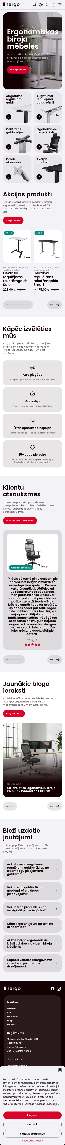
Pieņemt (32, 1115)
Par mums (12, 1016)
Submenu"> (41, 5)
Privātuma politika (32, 1140)
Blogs (10, 1020)
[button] (60, 1070)
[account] (47, 5)
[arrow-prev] (51, 304)
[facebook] (52, 989)
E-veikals (11, 1008)
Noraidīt (32, 1124)
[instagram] (59, 989)
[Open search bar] (34, 4)
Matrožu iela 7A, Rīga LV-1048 (22, 1039)
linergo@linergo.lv (16, 1047)
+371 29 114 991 (14, 1043)
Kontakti (11, 1024)
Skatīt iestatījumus (32, 1133)
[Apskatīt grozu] (53, 5)
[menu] (60, 5)
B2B (9, 1012)
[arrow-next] (58, 304)
